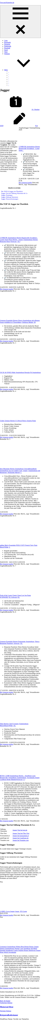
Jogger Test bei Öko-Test (21, 833)
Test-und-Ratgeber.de (7, 2)
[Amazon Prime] (25, 181)
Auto (6, 40)
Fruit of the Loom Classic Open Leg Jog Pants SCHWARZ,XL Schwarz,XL (15, 596)
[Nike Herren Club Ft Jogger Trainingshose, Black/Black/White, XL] (20, 722)
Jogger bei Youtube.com (21, 840)
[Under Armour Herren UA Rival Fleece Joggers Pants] (20, 419)
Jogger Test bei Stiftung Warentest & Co (14, 193)
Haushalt (7, 48)
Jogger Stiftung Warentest (9, 197)
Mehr (6, 70)
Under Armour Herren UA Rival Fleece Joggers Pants (18, 421)
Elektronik (7, 46)
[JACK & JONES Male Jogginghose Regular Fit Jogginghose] (20, 370)
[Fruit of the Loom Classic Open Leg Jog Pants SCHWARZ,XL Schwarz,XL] (20, 593)
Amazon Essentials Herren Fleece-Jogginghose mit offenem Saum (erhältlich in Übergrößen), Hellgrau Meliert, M (20, 321)
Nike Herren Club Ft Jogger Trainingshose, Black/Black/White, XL (14, 725)
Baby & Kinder (5, 1001)
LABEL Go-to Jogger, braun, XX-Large (13, 911)
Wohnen (7, 54)
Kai (36, 126)
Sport (6, 50)
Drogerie (7, 44)
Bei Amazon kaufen (25, 182)
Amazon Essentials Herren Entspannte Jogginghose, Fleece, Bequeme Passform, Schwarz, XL (20, 642)
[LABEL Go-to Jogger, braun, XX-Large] (20, 909)
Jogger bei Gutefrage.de (20, 838)
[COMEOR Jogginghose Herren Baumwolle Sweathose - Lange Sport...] (30, 145)
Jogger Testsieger (7, 195)
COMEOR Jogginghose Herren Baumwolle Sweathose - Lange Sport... (29, 148)
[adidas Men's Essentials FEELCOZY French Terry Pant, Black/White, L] (20, 543)
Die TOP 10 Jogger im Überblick (12, 191)
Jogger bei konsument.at (21, 836)
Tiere (6, 52)
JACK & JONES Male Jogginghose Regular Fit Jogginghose (20, 372)
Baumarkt (7, 42)
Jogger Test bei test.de (20, 830)
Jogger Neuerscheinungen (9, 199)
